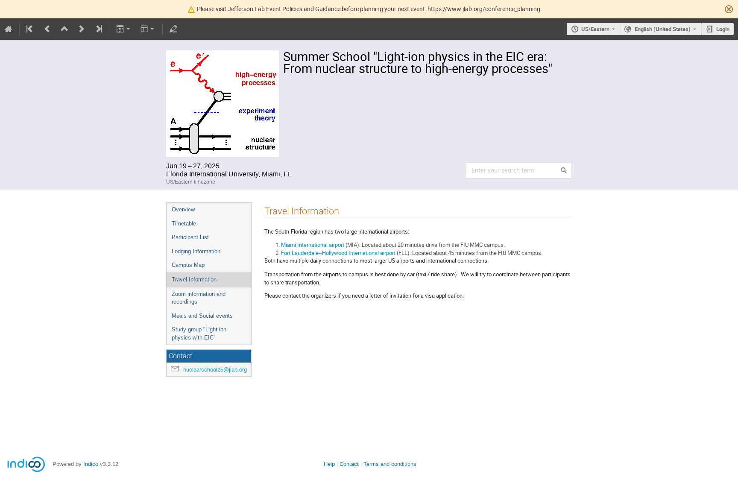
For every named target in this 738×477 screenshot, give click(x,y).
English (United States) (663, 29)
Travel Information (194, 279)
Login (722, 29)
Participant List (190, 237)
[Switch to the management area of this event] (173, 29)
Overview (183, 209)
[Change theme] (148, 29)
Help (329, 464)
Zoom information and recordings (199, 298)
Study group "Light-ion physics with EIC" (199, 333)
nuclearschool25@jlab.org (215, 369)
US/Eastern (595, 29)
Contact (349, 464)
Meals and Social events (202, 316)
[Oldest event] (30, 29)
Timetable (184, 223)
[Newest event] (98, 29)
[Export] (123, 29)
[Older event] (47, 29)
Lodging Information (196, 251)
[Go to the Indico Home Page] (8, 29)
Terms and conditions (389, 464)
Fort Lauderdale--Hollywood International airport (338, 253)
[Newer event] (81, 29)
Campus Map (188, 265)
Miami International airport (312, 245)
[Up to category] (64, 29)
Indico (90, 464)
